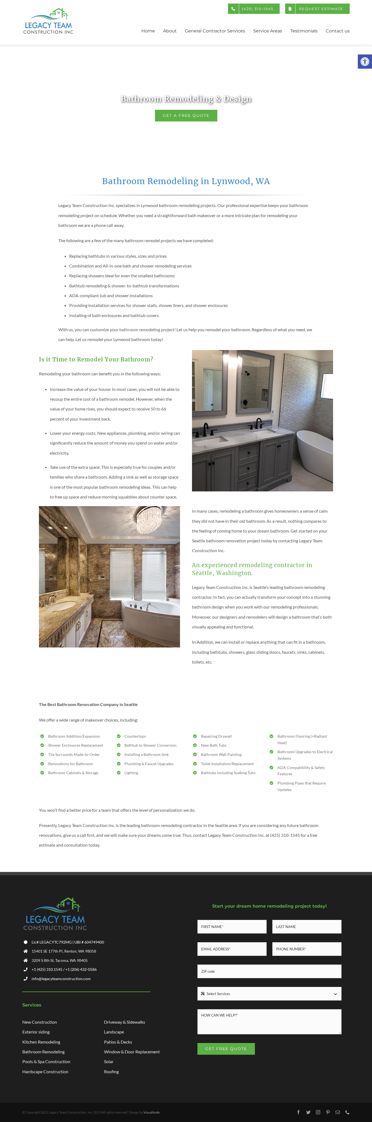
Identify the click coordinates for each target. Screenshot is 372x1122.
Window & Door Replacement (132, 1051)
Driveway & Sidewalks (124, 1021)
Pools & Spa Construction (46, 1061)
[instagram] (318, 1112)
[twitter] (308, 1112)
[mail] (338, 1112)
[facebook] (298, 1112)
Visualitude (152, 1112)
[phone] (347, 1112)
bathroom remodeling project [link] (146, 329)
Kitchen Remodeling (41, 1041)
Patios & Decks (118, 1041)
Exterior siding (36, 1031)
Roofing (111, 1071)
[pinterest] (328, 1112)
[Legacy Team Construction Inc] (48, 9)
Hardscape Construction (45, 1071)
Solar (109, 1061)
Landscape (114, 1031)
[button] (365, 61)
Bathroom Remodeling (43, 1051)
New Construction (39, 1021)
